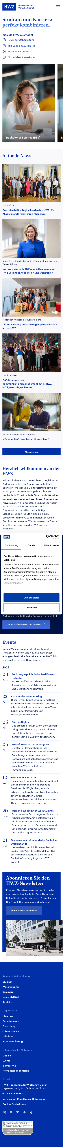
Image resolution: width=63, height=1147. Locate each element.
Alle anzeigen (32, 451)
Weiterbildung (10, 986)
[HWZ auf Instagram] (11, 1113)
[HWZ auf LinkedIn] (4, 1113)
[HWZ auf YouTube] (18, 1113)
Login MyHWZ (10, 996)
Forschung (8, 1026)
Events (6, 1060)
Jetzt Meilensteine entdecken (24, 624)
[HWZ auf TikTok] (24, 1113)
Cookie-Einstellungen (14, 1104)
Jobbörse (7, 1036)
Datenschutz (39, 1099)
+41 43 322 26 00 (12, 1093)
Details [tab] (31, 545)
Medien (6, 1055)
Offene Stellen (10, 1031)
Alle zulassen (31, 597)
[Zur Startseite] (18, 7)
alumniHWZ (9, 1065)
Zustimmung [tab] (11, 545)
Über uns (7, 1016)
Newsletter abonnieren (24, 910)
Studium (7, 981)
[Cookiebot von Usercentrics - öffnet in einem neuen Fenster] (46, 537)
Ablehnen (31, 607)
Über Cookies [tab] (51, 545)
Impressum (9, 1099)
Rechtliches (24, 1099)
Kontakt (7, 1001)
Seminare (7, 991)
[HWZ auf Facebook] (31, 1113)
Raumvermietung (12, 1041)
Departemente (10, 1021)
